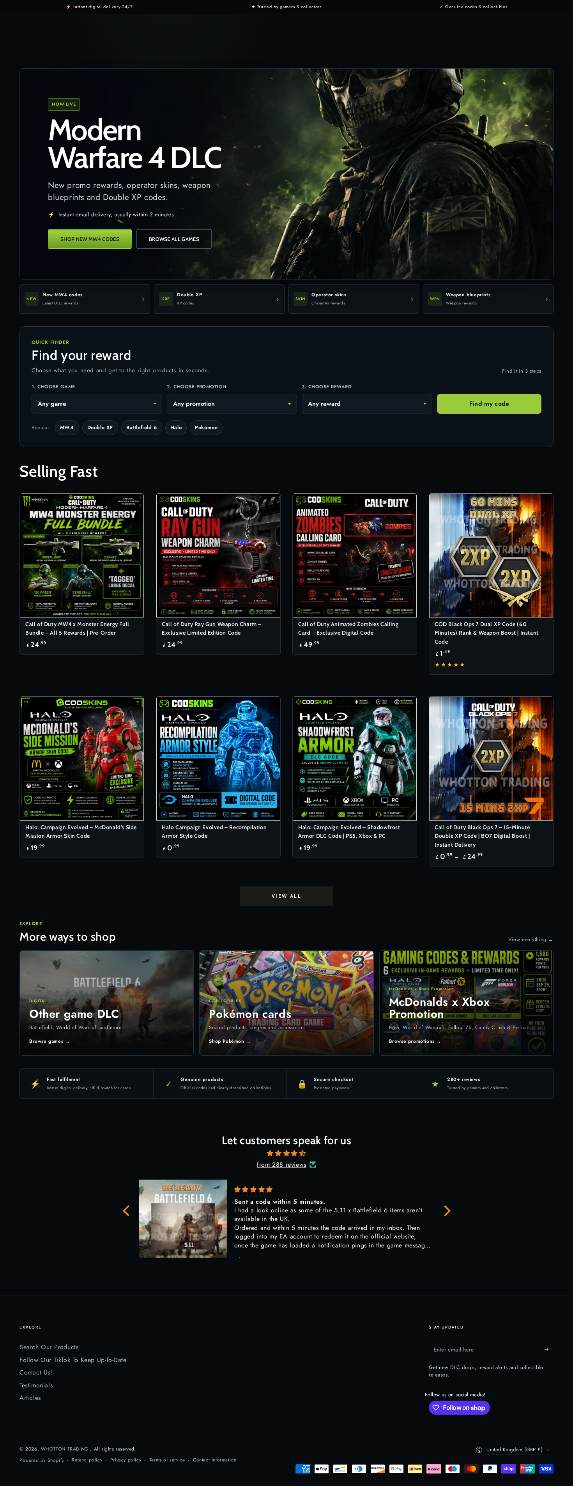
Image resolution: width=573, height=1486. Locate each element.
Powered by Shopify (41, 1460)
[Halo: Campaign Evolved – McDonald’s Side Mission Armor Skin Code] (81, 758)
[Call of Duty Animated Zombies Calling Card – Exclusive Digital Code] (354, 555)
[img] (286, 1153)
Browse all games (174, 239)
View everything (531, 939)
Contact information (214, 1460)
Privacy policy (125, 1460)
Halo (176, 427)
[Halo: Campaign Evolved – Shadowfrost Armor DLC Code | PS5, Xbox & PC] (354, 758)
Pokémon (206, 427)
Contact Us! (36, 1372)
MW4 (67, 427)
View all (287, 896)
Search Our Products (48, 1347)
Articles (30, 1397)
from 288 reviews (281, 1164)
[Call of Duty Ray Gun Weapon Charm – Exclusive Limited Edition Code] (218, 555)
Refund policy (87, 1460)
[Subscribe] (549, 1349)
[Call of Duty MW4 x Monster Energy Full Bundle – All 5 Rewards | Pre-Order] (81, 555)
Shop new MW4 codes (89, 239)
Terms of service (167, 1460)
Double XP (100, 427)
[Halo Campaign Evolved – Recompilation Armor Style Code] (218, 758)
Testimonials (36, 1385)
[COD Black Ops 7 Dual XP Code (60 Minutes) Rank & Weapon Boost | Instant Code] (491, 555)
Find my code (489, 403)
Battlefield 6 (141, 427)
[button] (127, 1210)
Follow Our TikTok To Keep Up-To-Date (73, 1359)
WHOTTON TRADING (65, 1448)
